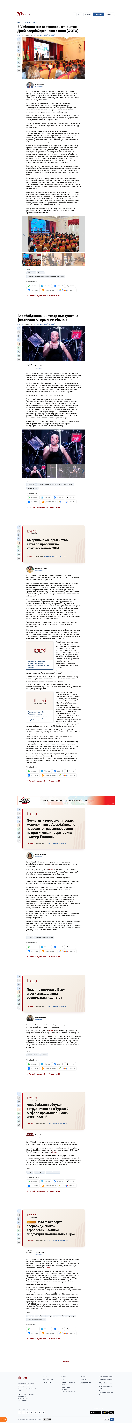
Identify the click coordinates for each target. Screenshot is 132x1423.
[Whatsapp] (19, 1412)
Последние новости (48, 1379)
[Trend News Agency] (23, 1378)
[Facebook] (23, 1412)
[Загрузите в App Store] (95, 1412)
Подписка (83, 1379)
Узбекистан (31, 273)
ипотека (44, 1055)
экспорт (30, 1316)
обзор (49, 1316)
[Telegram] (35, 1412)
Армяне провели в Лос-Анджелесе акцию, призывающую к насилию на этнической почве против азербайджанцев (38, 716)
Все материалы (39, 86)
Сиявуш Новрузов (33, 1055)
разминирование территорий (44, 937)
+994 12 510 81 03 (22, 1398)
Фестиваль (31, 484)
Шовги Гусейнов (32, 488)
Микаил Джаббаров (53, 1172)
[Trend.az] (24, 14)
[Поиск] (75, 14)
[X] (27, 1412)
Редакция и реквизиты (68, 1382)
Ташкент (40, 273)
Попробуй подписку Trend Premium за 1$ (44, 296)
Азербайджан (39, 1172)
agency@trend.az (22, 1400)
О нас (63, 1379)
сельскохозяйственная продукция (65, 1316)
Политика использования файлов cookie (106, 1392)
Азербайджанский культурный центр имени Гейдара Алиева (46, 276)
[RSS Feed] (43, 1412)
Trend (51, 870)
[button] (19, 39)
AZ (108, 1419)
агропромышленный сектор (36, 1319)
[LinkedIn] (39, 1412)
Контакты (64, 1384)
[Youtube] (31, 1412)
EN (105, 1419)
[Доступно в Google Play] (108, 1412)
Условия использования (106, 1379)
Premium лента (47, 1382)
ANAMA (30, 937)
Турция (30, 1172)
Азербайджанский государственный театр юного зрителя (55, 484)
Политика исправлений (68, 1391)
